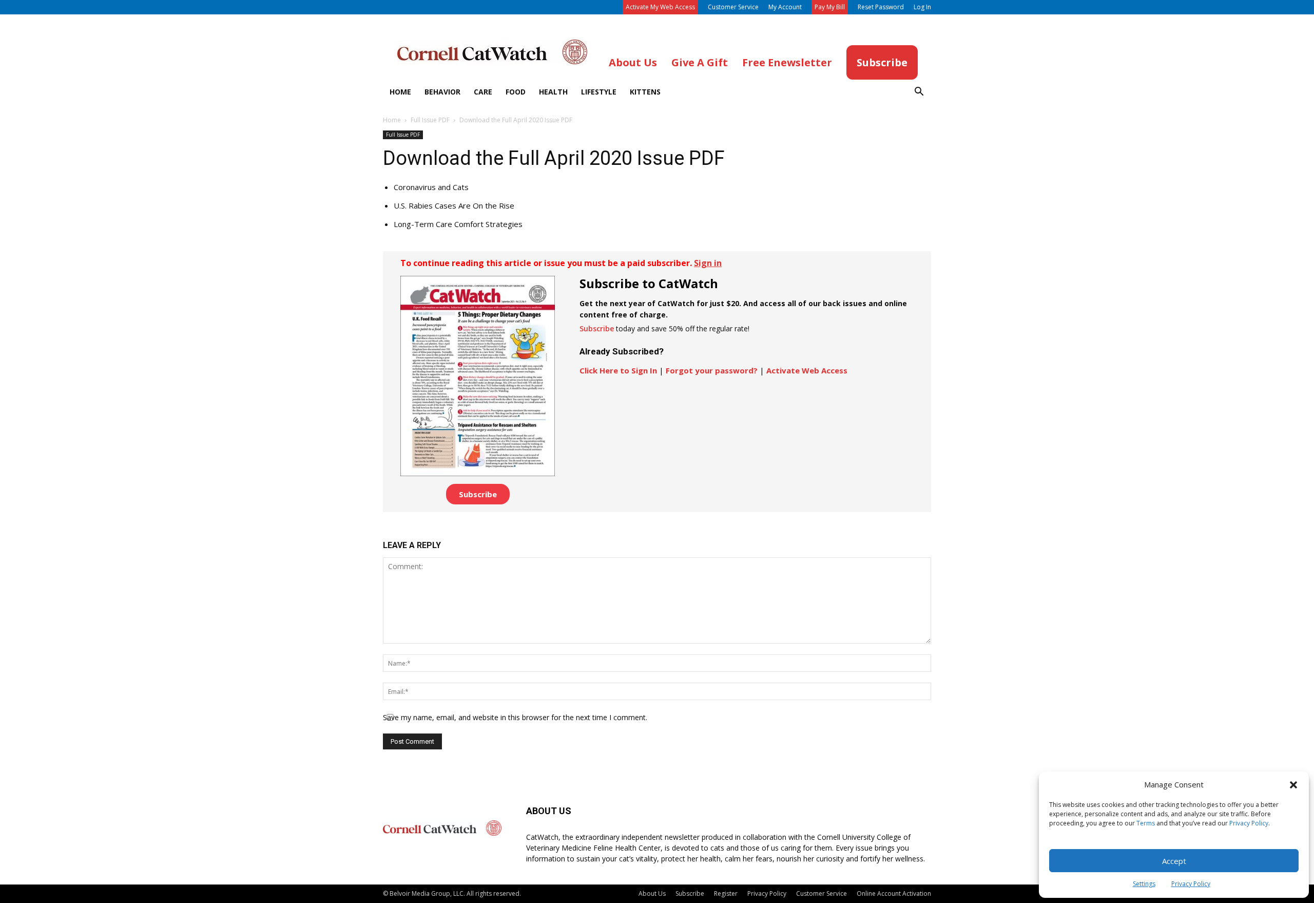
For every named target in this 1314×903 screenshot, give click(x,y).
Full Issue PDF (430, 120)
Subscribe (478, 494)
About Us (652, 893)
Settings (1144, 883)
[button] (1293, 785)
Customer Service (733, 7)
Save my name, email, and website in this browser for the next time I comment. (515, 717)
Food (516, 92)
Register (726, 893)
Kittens (645, 92)
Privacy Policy (1248, 823)
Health (553, 92)
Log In (922, 7)
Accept (1174, 861)
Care (483, 92)
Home (400, 92)
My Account (785, 7)
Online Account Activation (894, 893)
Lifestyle (598, 92)
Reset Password (881, 7)
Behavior (442, 92)
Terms (1145, 823)
